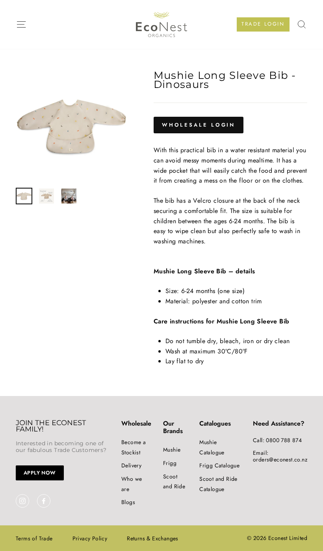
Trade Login (263, 24)
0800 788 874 (284, 440)
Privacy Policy (90, 538)
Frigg (169, 463)
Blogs (128, 502)
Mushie (171, 450)
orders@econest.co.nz (280, 459)
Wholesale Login (199, 125)
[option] (71, 126)
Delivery (131, 465)
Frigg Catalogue (219, 465)
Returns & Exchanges (152, 538)
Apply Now (40, 472)
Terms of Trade (34, 538)
